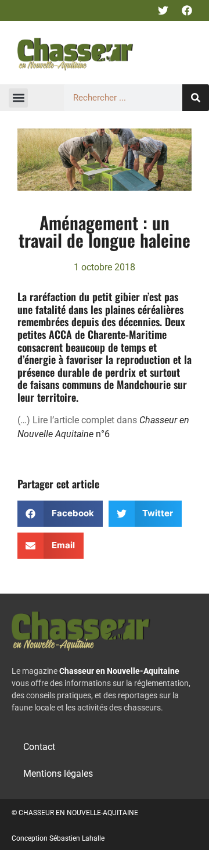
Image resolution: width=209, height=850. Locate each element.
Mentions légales (58, 773)
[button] (18, 98)
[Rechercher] (195, 97)
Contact (39, 746)
